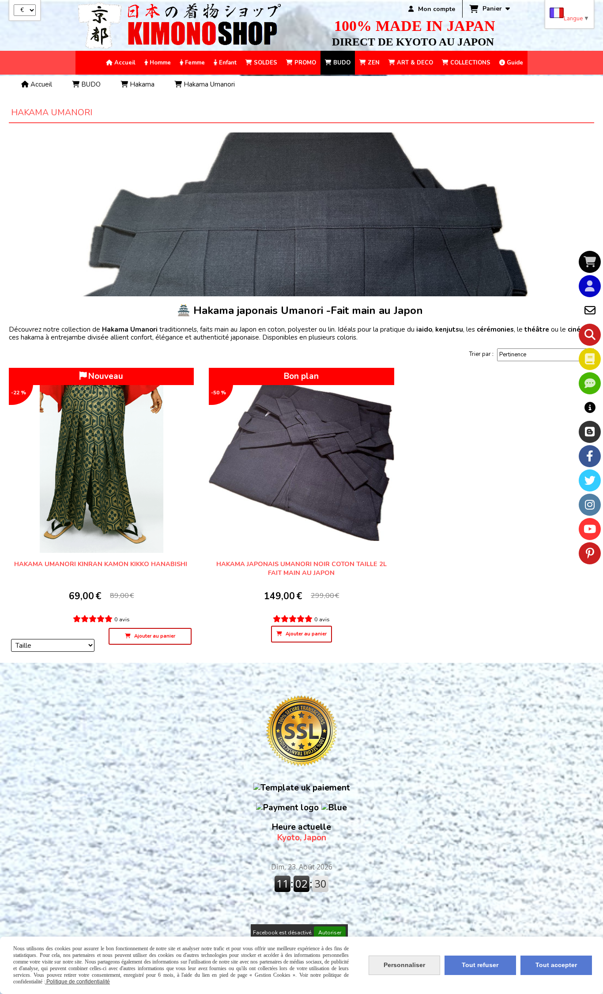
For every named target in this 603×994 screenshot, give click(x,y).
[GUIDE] (590, 408)
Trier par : (481, 354)
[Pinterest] (590, 553)
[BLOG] (590, 432)
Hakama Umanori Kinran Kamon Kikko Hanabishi (101, 563)
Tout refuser (480, 964)
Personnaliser (404, 964)
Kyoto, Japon (301, 832)
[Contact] (590, 310)
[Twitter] (590, 480)
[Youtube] (590, 529)
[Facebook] (590, 456)
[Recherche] (590, 335)
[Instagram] (590, 505)
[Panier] (590, 262)
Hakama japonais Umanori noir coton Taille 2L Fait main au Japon (301, 568)
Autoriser (329, 932)
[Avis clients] (590, 383)
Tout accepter (556, 964)
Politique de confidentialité (77, 982)
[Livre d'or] (590, 359)
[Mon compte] (590, 286)
